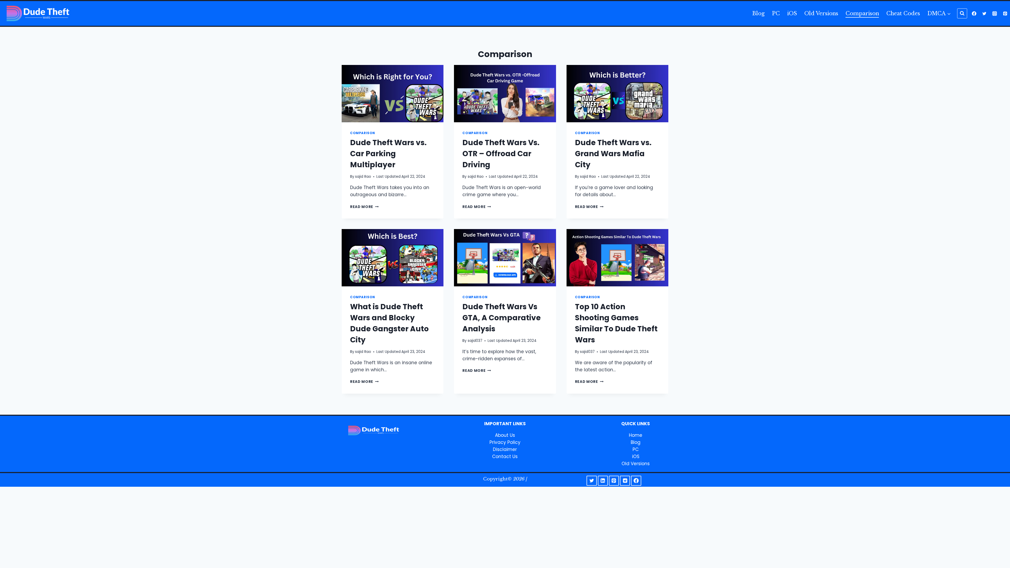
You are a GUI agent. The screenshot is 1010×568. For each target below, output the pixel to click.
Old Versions (821, 13)
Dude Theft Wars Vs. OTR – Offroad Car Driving (500, 154)
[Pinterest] (1005, 13)
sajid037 (475, 340)
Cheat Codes (903, 13)
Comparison (862, 13)
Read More (364, 206)
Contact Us (505, 456)
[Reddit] (625, 481)
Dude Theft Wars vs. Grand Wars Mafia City (613, 154)
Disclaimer (505, 449)
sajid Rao (363, 176)
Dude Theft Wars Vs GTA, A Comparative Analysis (501, 318)
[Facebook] (974, 13)
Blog (758, 13)
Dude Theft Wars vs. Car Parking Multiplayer (388, 154)
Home (635, 435)
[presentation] (392, 93)
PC (776, 13)
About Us (505, 435)
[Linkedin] (603, 481)
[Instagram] (994, 13)
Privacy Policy (505, 442)
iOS (792, 13)
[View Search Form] (962, 13)
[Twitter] (984, 13)
